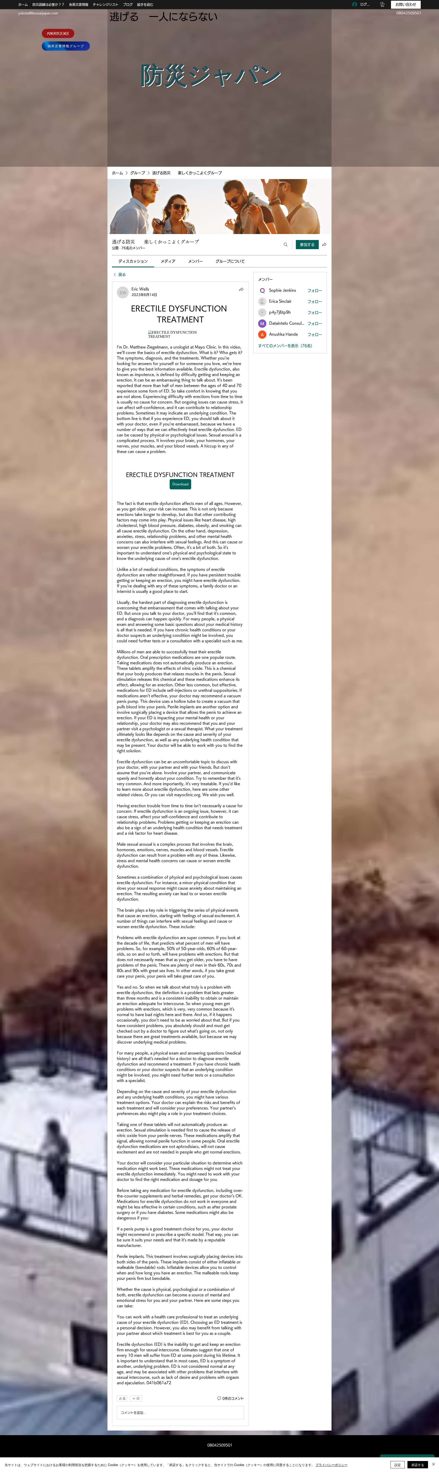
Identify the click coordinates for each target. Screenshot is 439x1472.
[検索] (285, 244)
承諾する (417, 1464)
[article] (180, 854)
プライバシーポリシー (332, 1464)
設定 (397, 1464)
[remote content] (180, 334)
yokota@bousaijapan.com (38, 13)
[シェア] (241, 289)
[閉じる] (433, 1464)
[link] (133, 261)
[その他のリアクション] (136, 1398)
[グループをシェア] (324, 244)
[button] (382, 4)
